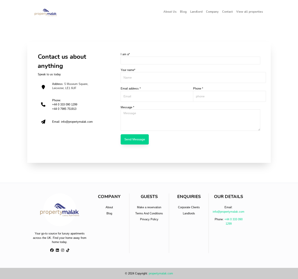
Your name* (128, 70)
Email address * (131, 88)
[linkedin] (57, 250)
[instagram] (62, 250)
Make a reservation (149, 207)
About (109, 207)
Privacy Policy (149, 219)
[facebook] (52, 250)
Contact (227, 12)
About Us (169, 12)
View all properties (249, 12)
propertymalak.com (161, 273)
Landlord (196, 12)
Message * (127, 107)
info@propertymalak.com (77, 121)
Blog (183, 12)
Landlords (189, 213)
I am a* (125, 54)
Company (212, 12)
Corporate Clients (189, 207)
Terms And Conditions (149, 213)
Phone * (198, 88)
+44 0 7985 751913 (64, 108)
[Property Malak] (45, 12)
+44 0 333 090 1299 (64, 104)
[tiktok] (67, 250)
